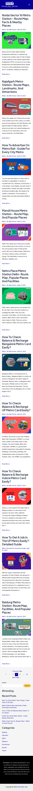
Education (5, 735)
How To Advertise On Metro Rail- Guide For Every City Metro (16, 148)
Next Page (16, 677)
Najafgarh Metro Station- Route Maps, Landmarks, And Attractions (16, 86)
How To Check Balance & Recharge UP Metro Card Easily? (16, 406)
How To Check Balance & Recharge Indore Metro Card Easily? (15, 476)
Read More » (6, 74)
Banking (4, 732)
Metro (4, 29)
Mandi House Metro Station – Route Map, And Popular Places (15, 214)
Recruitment (10, 548)
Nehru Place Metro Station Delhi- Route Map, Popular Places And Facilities (15, 276)
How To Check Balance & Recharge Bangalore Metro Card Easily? (16, 342)
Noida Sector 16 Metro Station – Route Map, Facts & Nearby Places (16, 20)
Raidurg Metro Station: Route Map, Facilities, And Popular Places (16, 607)
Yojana (4, 750)
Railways (5, 741)
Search (4, 682)
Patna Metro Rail (22, 787)
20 (27, 674)
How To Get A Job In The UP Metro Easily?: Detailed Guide (16, 541)
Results (4, 747)
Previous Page (16, 671)
